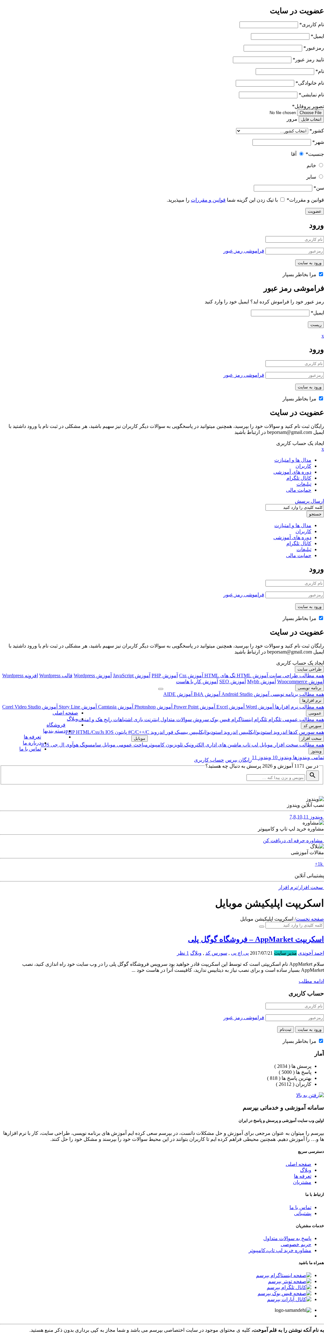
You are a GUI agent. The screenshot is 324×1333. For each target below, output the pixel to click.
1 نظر (183, 953)
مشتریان (302, 1182)
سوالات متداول (175, 719)
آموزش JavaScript (131, 675)
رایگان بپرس (238, 760)
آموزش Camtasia (115, 706)
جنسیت (315, 154)
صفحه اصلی (65, 712)
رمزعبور (313, 48)
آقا (293, 154)
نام (319, 71)
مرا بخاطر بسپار (300, 274)
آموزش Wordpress (93, 675)
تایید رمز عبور (308, 59)
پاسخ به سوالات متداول (287, 1238)
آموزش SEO (232, 681)
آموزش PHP (165, 675)
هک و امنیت (90, 719)
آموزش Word (259, 706)
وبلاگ (72, 718)
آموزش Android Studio (244, 694)
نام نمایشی (311, 94)
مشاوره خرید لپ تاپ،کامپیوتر (280, 1250)
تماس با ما (30, 749)
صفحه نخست (310, 919)
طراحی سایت (309, 669)
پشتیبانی (302, 1213)
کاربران (303, 466)
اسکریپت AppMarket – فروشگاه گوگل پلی (256, 939)
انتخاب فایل (311, 119)
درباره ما (32, 743)
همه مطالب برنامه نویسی (296, 694)
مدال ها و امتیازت (292, 460)
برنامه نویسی (309, 687)
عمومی (314, 713)
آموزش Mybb (261, 681)
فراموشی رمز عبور (243, 250)
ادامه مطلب (311, 981)
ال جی (56, 744)
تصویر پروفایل (308, 106)
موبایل (265, 744)
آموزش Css (191, 675)
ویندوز (316, 751)
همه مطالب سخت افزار (298, 744)
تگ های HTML (219, 675)
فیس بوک (219, 719)
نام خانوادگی (310, 83)
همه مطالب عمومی (302, 719)
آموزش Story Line (77, 706)
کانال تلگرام (298, 478)
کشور (316, 130)
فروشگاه (56, 724)
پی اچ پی (240, 953)
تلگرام (274, 719)
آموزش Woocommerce (300, 681)
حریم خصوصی (296, 1244)
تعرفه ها (32, 737)
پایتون (120, 732)
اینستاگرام (241, 719)
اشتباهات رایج (117, 719)
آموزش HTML (251, 675)
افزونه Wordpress (20, 675)
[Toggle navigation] (160, 689)
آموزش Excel (230, 706)
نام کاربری (311, 24)
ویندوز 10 (281, 757)
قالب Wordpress (55, 675)
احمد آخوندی (311, 953)
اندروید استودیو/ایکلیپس (262, 732)
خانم (311, 165)
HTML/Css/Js (90, 732)
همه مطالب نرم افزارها (299, 706)
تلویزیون (174, 744)
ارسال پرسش (309, 501)
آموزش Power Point (193, 706)
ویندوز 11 (261, 757)
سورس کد (312, 725)
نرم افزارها (311, 700)
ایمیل (317, 36)
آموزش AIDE (177, 694)
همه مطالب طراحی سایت (296, 675)
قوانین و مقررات (305, 200)
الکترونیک (193, 744)
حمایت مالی (298, 490)
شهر (318, 142)
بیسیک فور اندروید (168, 732)
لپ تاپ (249, 744)
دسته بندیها (54, 730)
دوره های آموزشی (292, 472)
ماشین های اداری (222, 744)
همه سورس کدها (305, 732)
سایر (311, 177)
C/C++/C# (138, 732)
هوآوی (71, 744)
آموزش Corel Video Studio (30, 706)
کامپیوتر (156, 744)
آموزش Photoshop (152, 706)
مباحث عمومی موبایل (124, 744)
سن (319, 188)
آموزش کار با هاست (197, 681)
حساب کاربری (209, 760)
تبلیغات (303, 484)
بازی (137, 719)
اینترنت (151, 719)
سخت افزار (311, 738)
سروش (200, 719)
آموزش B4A (206, 694)
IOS (109, 732)
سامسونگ (89, 744)
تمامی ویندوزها (308, 757)
